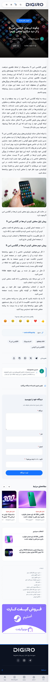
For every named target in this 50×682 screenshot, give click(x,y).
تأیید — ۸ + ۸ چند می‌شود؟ (33, 459)
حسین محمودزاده (33, 39)
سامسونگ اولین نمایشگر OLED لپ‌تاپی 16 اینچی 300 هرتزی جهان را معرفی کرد (31, 551)
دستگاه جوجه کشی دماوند (33, 587)
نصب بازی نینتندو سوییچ (33, 592)
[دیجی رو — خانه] (34, 5)
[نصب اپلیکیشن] (18, 660)
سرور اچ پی (37, 585)
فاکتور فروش (36, 597)
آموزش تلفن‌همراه (24, 21)
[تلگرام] (30, 660)
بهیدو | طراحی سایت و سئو (33, 594)
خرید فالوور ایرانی (35, 575)
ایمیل (40, 446)
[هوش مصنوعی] (16, 5)
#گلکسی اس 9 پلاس (38, 347)
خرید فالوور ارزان (36, 577)
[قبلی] (9, 487)
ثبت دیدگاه (24, 472)
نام (41, 434)
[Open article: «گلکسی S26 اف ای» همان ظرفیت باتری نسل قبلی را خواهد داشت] (9, 539)
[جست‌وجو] (20, 5)
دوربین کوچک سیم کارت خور (32, 580)
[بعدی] (4, 487)
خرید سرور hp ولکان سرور (33, 573)
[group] (24, 507)
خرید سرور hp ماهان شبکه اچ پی (31, 590)
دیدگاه (40, 411)
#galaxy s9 (40, 341)
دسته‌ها (43, 670)
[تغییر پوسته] (11, 5)
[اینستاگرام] (24, 660)
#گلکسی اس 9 (13, 341)
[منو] (6, 5)
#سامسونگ (27, 341)
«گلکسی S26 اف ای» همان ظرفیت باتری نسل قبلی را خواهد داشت (32, 538)
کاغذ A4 (38, 582)
